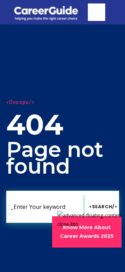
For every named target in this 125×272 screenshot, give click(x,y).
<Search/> (103, 206)
